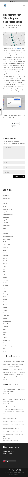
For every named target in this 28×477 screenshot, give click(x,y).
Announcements (7, 209)
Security (5, 318)
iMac (4, 269)
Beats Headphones (8, 236)
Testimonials (6, 340)
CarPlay (5, 242)
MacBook (5, 285)
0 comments (14, 27)
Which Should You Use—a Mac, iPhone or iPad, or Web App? (13, 434)
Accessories (6, 198)
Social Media (6, 324)
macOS (5, 288)
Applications (6, 225)
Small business (7, 321)
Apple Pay (6, 220)
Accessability (6, 195)
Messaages (6, 294)
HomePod (5, 261)
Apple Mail (6, 217)
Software (5, 326)
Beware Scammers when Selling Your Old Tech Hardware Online (13, 412)
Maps (4, 291)
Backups (5, 27)
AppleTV (5, 222)
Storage (5, 332)
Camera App (6, 239)
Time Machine (17, 48)
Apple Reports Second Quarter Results (13, 361)
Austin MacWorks (8, 25)
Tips (9, 27)
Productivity (6, 313)
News (4, 302)
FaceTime (5, 252)
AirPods (5, 203)
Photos (5, 304)
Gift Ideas (5, 255)
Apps (4, 228)
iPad (4, 274)
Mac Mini (5, 283)
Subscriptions (6, 335)
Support (5, 337)
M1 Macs (5, 280)
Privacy (5, 310)
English (7, 461)
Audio (4, 231)
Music (4, 296)
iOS (4, 272)
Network (5, 299)
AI (3, 201)
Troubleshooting (7, 345)
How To (5, 263)
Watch (4, 348)
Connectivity (6, 244)
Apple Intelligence (8, 214)
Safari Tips (6, 315)
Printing (5, 307)
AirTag (4, 206)
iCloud (4, 266)
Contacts (5, 247)
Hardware (5, 258)
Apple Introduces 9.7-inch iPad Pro (12, 369)
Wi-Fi (4, 351)
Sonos (4, 329)
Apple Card (6, 211)
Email (4, 250)
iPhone (5, 277)
